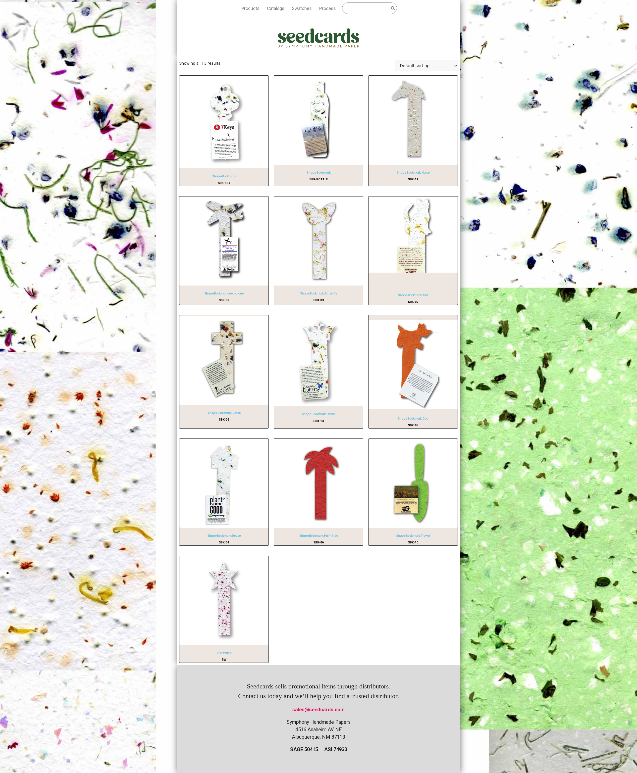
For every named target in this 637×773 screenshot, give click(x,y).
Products (250, 8)
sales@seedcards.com (318, 710)
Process (327, 8)
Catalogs (275, 8)
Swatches (302, 8)
